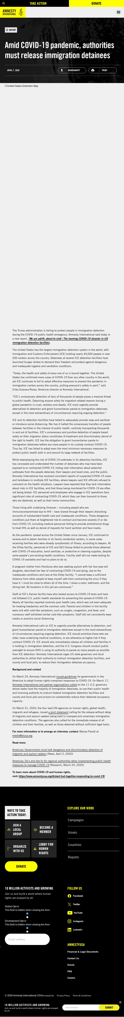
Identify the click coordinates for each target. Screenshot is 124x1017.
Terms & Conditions (82, 995)
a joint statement (58, 712)
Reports (73, 857)
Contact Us (73, 958)
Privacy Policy (63, 995)
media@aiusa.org (22, 735)
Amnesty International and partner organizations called (44, 684)
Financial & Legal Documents (82, 951)
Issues (72, 832)
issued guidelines (66, 676)
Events (70, 964)
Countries (74, 845)
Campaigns (76, 820)
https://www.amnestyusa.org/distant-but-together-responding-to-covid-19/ (62, 776)
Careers (71, 977)
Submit (109, 1007)
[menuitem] (3, 3)
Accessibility (48, 995)
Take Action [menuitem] (38, 3)
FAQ (69, 971)
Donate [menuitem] (96, 3)
